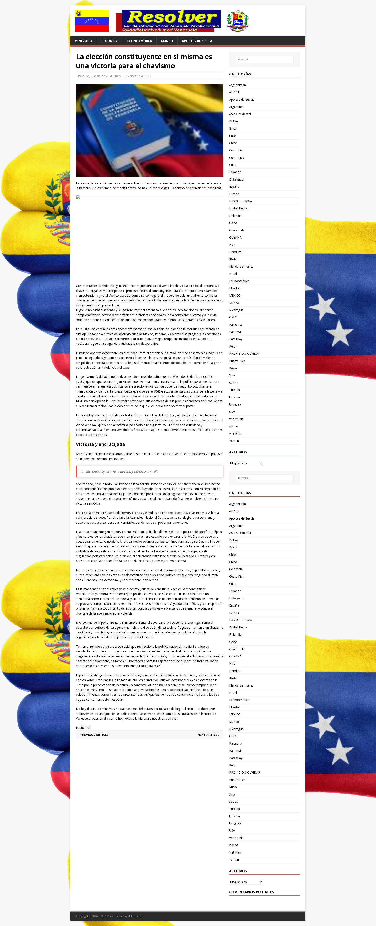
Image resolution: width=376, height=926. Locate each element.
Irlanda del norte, (241, 266)
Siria (232, 375)
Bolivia (233, 121)
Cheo (117, 76)
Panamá (235, 332)
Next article (208, 735)
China (233, 143)
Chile (232, 136)
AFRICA (234, 92)
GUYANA (235, 237)
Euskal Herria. (238, 208)
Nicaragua (236, 310)
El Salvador (237, 179)
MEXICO (235, 295)
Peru (232, 346)
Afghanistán (237, 85)
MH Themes (135, 916)
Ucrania (234, 397)
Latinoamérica (139, 41)
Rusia (233, 368)
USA (232, 412)
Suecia (233, 383)
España (234, 186)
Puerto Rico (237, 361)
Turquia (234, 390)
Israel (233, 274)
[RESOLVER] (188, 20)
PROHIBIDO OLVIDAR (244, 353)
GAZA (233, 223)
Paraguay (235, 339)
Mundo (167, 41)
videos (233, 426)
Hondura (235, 252)
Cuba (232, 165)
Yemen (234, 441)
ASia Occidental (240, 114)
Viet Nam (235, 433)
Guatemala (237, 230)
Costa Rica (236, 157)
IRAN (232, 259)
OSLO (233, 317)
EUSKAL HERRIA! (241, 201)
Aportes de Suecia (197, 41)
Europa (234, 194)
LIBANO (235, 288)
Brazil (233, 128)
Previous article (94, 735)
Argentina (236, 107)
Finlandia (235, 216)
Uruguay (235, 404)
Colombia (109, 41)
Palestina (235, 325)
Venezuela (83, 41)
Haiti (232, 244)
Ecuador (235, 172)
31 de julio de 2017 (94, 76)
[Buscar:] (265, 59)
